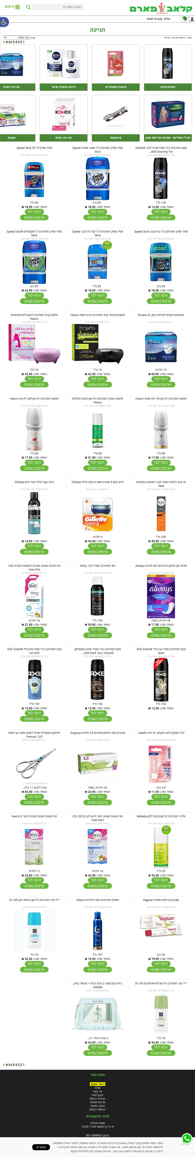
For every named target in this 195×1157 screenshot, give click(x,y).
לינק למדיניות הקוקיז (82, 1151)
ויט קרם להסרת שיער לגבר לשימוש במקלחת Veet (161, 484)
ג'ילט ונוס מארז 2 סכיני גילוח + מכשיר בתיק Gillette (98, 985)
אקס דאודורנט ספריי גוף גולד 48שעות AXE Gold (161, 651)
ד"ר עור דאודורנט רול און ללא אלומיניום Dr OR (161, 983)
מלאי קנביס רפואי (158, 19)
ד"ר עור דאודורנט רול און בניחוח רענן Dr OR (34, 900)
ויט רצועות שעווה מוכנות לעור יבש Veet (34, 816)
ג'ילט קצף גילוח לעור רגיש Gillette (34, 482)
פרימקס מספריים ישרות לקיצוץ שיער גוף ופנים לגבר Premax (34, 734)
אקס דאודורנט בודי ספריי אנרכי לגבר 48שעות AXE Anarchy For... (161, 149)
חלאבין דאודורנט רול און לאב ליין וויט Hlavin (34, 398)
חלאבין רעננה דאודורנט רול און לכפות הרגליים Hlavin (97, 400)
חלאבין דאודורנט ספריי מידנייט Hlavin (97, 900)
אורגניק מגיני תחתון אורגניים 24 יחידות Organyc (97, 733)
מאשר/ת (41, 1147)
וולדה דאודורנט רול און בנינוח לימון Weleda (161, 816)
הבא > (7, 42)
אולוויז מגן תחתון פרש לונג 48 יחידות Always (161, 565)
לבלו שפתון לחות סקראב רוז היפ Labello (161, 733)
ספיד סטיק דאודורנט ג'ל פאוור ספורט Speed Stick (97, 149)
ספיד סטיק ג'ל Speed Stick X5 (34, 148)
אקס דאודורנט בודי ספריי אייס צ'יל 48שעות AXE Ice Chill (34, 651)
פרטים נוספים (161, 217)
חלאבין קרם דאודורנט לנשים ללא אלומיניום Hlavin (34, 317)
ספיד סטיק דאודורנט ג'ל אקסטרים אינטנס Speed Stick (34, 233)
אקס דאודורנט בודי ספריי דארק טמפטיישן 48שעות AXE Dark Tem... (98, 651)
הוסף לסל (161, 212)
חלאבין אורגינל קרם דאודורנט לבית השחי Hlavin (97, 315)
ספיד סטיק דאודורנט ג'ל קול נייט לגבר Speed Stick (97, 233)
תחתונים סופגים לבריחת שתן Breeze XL (161, 315)
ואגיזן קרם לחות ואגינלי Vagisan (161, 900)
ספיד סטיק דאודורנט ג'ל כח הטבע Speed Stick (161, 231)
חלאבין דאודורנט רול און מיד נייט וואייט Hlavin (161, 398)
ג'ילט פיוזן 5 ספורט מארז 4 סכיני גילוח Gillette (98, 482)
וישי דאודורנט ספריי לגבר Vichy (97, 565)
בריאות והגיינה (178, 37)
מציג (33, 37)
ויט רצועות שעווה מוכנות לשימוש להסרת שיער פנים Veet (34, 567)
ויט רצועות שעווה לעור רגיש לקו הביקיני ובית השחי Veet (98, 818)
